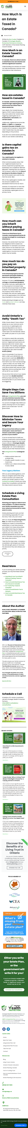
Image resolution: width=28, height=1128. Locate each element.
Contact (5, 1051)
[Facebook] (4, 1029)
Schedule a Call (7, 553)
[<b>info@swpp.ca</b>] (3, 1089)
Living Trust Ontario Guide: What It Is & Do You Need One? (14, 817)
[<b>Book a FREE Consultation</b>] (3, 1095)
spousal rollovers (14, 302)
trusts (4, 302)
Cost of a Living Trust (9, 1070)
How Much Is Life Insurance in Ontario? (13, 747)
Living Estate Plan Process (10, 1046)
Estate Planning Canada (10, 1068)
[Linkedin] (8, 1029)
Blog (4, 1059)
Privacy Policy (4, 1125)
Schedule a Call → (21, 1125)
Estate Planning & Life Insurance (12, 1077)
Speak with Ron (6, 681)
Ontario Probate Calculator (11, 1065)
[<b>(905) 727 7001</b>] (3, 1083)
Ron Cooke (12, 39)
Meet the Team (7, 1040)
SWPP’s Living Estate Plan (9, 1019)
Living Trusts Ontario (9, 1062)
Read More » (5, 760)
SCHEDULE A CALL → (14, 1)
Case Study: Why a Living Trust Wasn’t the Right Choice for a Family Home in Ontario (14, 778)
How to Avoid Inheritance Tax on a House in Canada (15, 583)
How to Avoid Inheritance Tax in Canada (12, 1074)
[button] (25, 6)
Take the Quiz (7, 1048)
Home (4, 1037)
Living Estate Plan (14, 396)
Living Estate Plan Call (9, 1043)
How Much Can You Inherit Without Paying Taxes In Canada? (14, 578)
